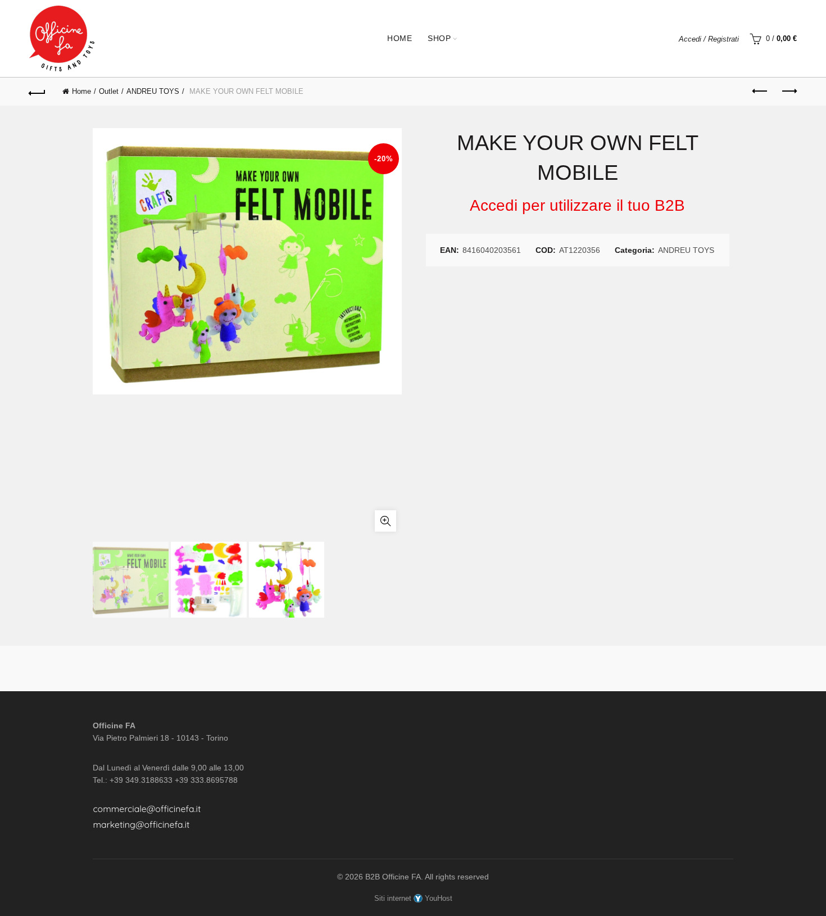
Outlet (109, 91)
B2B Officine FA (393, 876)
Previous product (760, 91)
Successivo (788, 91)
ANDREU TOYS (152, 91)
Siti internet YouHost (413, 898)
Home (399, 38)
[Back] (38, 91)
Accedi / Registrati (709, 39)
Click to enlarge (385, 521)
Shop (439, 38)
